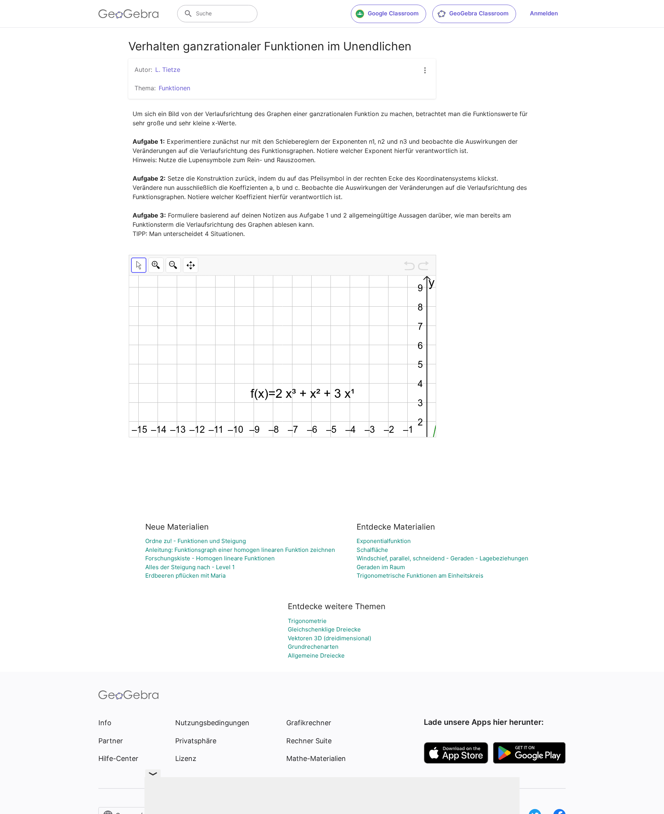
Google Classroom (393, 13)
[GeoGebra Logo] (128, 13)
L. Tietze (167, 69)
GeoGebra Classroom (478, 13)
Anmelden (544, 13)
